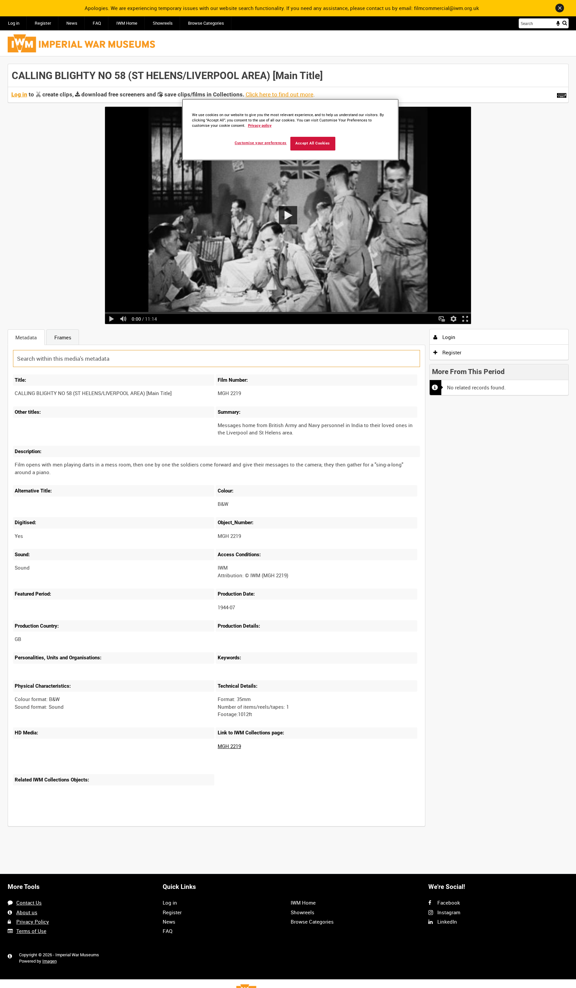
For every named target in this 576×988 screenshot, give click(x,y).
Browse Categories (206, 23)
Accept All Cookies (312, 143)
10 (65, 825)
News (71, 23)
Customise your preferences (261, 143)
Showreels (163, 23)
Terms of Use (31, 931)
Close (559, 8)
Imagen (49, 961)
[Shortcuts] (561, 94)
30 (87, 825)
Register (43, 23)
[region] (290, 129)
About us (26, 912)
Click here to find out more (279, 94)
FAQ (97, 23)
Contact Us (29, 902)
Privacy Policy (32, 921)
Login (448, 337)
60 (109, 825)
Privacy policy (260, 125)
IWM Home (126, 23)
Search (564, 22)
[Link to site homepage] (81, 43)
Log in (13, 23)
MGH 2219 (229, 746)
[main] (288, 449)
